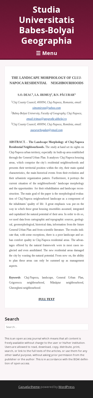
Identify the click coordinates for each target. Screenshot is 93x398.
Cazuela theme (29, 387)
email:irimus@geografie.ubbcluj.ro (46, 118)
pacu (33, 130)
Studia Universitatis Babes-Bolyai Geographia (46, 25)
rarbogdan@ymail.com (49, 130)
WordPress (66, 387)
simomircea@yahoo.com (46, 107)
